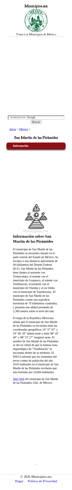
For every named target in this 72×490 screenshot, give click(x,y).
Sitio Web (18, 379)
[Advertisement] (36, 76)
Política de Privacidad (42, 481)
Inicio (12, 129)
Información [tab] (20, 145)
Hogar (19, 481)
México (23, 129)
